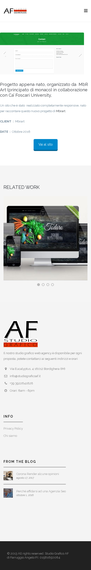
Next (77, 53)
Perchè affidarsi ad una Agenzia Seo (41, 491)
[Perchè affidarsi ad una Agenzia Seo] (8, 493)
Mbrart (60, 111)
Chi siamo (10, 436)
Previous (7, 53)
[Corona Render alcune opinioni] (8, 475)
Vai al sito (45, 144)
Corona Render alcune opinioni (37, 474)
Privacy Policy (13, 428)
